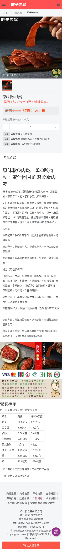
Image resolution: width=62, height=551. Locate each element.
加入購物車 (33, 545)
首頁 (8, 12)
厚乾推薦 (38, 493)
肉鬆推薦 (11, 493)
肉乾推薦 (18, 12)
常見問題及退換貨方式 (42, 503)
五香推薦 (51, 493)
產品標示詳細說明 (17, 503)
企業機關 (51, 498)
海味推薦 (11, 498)
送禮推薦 (24, 498)
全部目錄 (38, 498)
